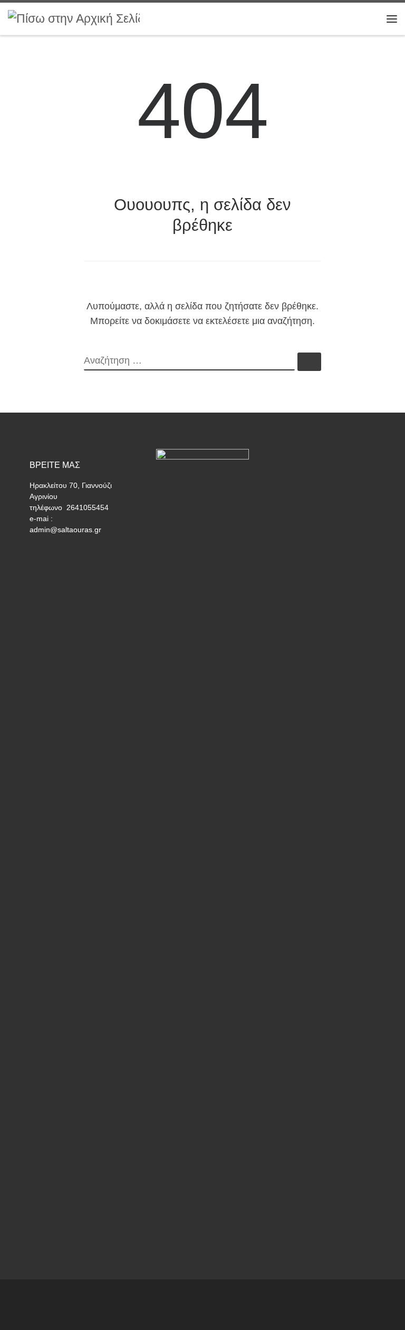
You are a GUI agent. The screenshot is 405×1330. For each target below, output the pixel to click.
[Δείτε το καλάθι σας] (365, 19)
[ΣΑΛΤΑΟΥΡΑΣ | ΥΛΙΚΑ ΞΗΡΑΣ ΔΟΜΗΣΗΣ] (74, 18)
